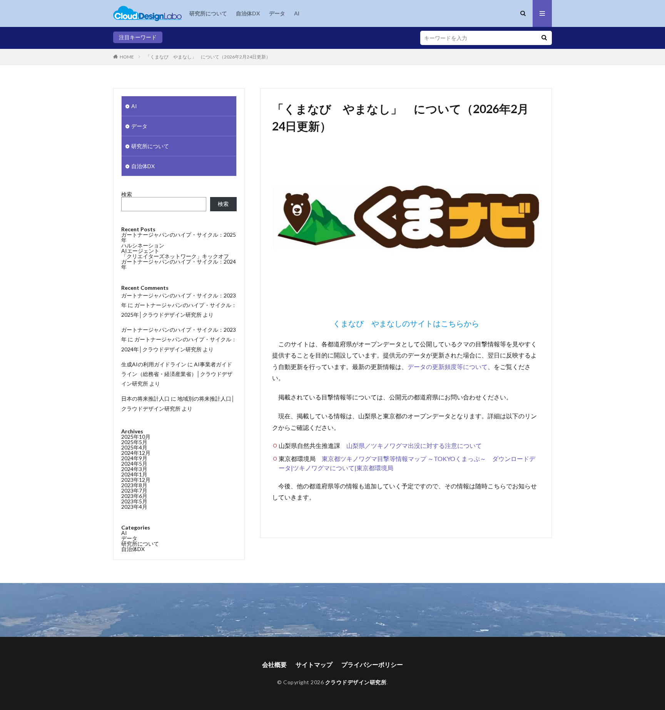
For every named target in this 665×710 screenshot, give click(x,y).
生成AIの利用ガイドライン (153, 364)
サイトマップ (314, 664)
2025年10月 (135, 436)
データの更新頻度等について (448, 366)
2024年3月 (134, 469)
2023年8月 (134, 485)
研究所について (208, 13)
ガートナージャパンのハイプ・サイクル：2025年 (178, 237)
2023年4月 (134, 506)
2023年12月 (135, 479)
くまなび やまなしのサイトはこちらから (406, 323)
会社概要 (274, 664)
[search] (544, 38)
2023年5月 (134, 501)
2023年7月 (134, 490)
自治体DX (248, 13)
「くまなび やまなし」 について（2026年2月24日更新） (208, 57)
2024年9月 (134, 458)
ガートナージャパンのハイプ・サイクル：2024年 (178, 264)
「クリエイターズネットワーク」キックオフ (175, 256)
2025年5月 (134, 442)
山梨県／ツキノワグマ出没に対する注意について (414, 445)
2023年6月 (134, 496)
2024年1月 (134, 474)
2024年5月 (134, 463)
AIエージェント (140, 250)
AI (296, 13)
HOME (127, 57)
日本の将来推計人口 (145, 398)
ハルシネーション (142, 245)
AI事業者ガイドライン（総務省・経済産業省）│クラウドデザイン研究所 (176, 374)
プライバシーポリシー (372, 664)
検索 (126, 194)
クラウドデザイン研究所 (356, 682)
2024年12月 (135, 452)
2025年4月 (134, 447)
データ (277, 13)
